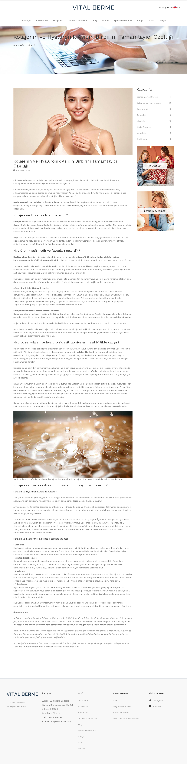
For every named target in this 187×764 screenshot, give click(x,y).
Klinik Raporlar (144, 127)
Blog (95, 20)
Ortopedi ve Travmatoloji (149, 103)
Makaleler (142, 133)
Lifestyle (141, 121)
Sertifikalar (142, 139)
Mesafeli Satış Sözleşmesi (126, 718)
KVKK (116, 700)
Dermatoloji (142, 109)
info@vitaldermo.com (60, 721)
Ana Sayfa (26, 20)
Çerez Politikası (121, 712)
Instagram (158, 700)
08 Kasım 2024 (23, 170)
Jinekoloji (141, 115)
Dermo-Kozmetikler (78, 20)
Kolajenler (58, 20)
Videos (105, 20)
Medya (140, 20)
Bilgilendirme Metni (123, 706)
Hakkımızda (42, 20)
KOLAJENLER (155, 166)
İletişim (162, 20)
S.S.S (151, 20)
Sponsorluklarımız (123, 20)
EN (178, 7)
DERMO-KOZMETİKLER (154, 211)
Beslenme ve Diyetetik (148, 97)
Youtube (157, 706)
